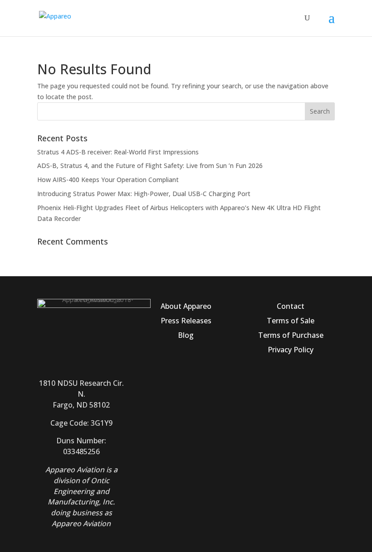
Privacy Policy (290, 350)
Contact (290, 306)
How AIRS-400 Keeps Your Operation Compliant (108, 179)
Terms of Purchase (290, 335)
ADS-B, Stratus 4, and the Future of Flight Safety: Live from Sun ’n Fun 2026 (150, 165)
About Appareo (186, 306)
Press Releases (186, 321)
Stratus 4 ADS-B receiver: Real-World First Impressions (118, 152)
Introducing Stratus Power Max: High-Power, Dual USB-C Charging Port (143, 193)
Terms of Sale (290, 321)
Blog (186, 335)
